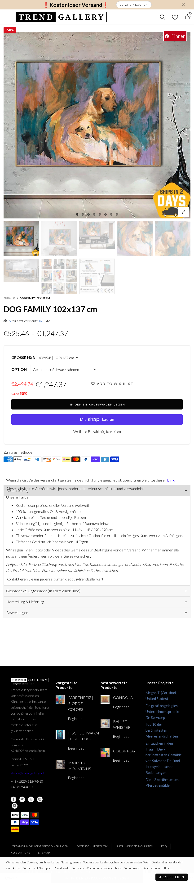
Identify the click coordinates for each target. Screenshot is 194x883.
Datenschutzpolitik (92, 846)
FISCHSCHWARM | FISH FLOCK (80, 736)
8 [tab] (117, 214)
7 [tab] (111, 214)
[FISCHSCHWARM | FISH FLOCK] (60, 734)
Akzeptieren (171, 877)
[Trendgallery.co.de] (61, 17)
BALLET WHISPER (121, 724)
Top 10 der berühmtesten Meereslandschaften (162, 730)
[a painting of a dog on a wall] (135, 238)
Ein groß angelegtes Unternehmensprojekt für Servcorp (163, 712)
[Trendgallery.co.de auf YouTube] (15, 806)
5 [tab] (100, 214)
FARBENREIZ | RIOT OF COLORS (80, 703)
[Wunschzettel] (175, 17)
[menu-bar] (8, 17)
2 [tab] (83, 214)
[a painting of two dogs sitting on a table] (59, 238)
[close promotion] (183, 4)
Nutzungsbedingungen (134, 846)
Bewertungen (17, 612)
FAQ (164, 846)
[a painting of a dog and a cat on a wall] (97, 125)
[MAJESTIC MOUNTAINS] (60, 764)
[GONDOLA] (105, 699)
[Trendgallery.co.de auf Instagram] (40, 799)
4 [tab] (94, 214)
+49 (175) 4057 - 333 (26, 787)
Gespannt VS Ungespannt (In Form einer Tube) (43, 591)
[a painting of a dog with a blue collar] (172, 238)
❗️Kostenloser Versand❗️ (76, 5)
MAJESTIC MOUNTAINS (79, 765)
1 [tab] (77, 214)
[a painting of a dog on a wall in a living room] (97, 235)
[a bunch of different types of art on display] (97, 276)
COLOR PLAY (124, 751)
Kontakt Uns (20, 852)
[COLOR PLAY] (105, 752)
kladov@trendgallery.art (27, 773)
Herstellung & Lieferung (25, 601)
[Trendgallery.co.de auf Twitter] (22, 799)
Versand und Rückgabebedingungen (39, 846)
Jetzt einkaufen (134, 4)
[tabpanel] (97, 125)
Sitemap (44, 852)
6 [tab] (105, 214)
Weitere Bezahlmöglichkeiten (97, 431)
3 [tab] (88, 214)
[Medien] (183, 212)
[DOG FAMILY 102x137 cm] (21, 270)
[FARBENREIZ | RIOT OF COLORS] (60, 699)
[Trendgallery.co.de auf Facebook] (13, 799)
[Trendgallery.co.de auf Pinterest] (31, 799)
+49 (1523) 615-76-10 (27, 781)
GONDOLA (123, 697)
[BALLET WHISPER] (105, 723)
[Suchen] (162, 17)
